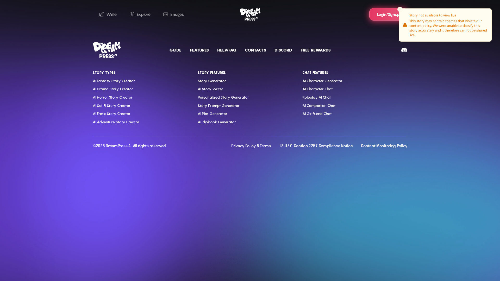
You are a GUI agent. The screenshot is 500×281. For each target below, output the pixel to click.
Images (177, 14)
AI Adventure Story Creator (116, 122)
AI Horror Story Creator (113, 97)
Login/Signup (388, 14)
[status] (445, 25)
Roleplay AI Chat (316, 97)
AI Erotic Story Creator (111, 113)
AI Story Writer (210, 89)
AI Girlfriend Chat (317, 113)
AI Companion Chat (319, 105)
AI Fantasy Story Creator (114, 81)
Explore (144, 14)
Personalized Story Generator (223, 97)
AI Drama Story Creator (113, 89)
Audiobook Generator (217, 122)
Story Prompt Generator (219, 105)
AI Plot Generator (212, 113)
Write (111, 14)
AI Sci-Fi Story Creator (111, 105)
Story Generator (212, 81)
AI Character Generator (322, 81)
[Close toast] (400, 9)
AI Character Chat (317, 89)
